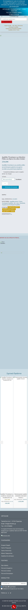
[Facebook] (11, 214)
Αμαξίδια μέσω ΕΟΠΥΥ (9, 209)
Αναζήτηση (7, 21)
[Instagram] (10, 593)
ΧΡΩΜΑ (4, 176)
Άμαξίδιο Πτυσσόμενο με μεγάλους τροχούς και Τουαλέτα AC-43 (7, 495)
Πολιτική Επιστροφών (7, 573)
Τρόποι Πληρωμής (6, 548)
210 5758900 (8, 526)
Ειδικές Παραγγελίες (6, 553)
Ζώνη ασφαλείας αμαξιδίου (17, 242)
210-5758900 (13, 12)
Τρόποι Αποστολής (6, 550)
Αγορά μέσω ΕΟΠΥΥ (13, 207)
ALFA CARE (7, 499)
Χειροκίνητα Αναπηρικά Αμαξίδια (13, 28)
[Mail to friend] (12, 214)
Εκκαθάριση (18, 179)
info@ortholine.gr (14, 14)
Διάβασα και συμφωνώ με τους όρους (13, 588)
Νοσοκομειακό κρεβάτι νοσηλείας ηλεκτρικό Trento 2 (20, 495)
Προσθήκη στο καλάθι (11, 187)
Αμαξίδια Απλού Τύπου (13, 30)
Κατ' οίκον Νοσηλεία (18, 25)
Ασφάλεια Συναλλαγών (7, 556)
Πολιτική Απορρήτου (6, 568)
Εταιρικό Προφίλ (5, 545)
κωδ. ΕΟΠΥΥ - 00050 (8, 211)
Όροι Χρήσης (4, 565)
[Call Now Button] (14, 607)
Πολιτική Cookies (6, 570)
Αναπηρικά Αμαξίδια (13, 27)
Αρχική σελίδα (7, 25)
